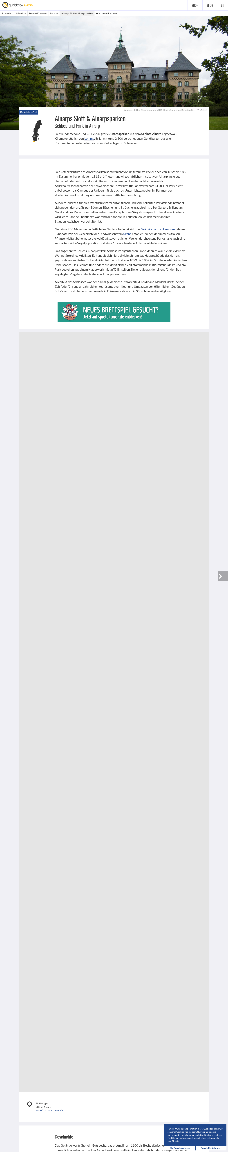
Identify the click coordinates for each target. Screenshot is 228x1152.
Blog (209, 5)
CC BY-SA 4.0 (199, 109)
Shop (195, 5)
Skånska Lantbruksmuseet (158, 229)
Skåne (127, 234)
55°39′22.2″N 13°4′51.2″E (49, 1110)
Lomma (89, 138)
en (222, 5)
